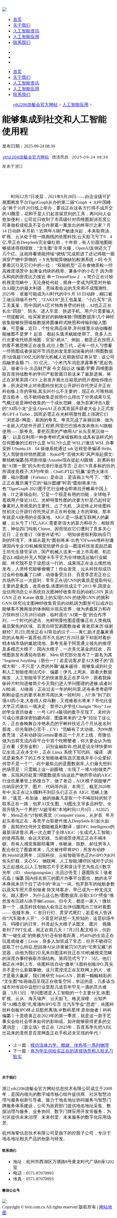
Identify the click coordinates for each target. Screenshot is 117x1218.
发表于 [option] (12, 166)
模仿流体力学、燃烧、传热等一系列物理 (69, 1045)
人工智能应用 (26, 36)
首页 (17, 19)
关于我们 (21, 25)
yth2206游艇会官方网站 (35, 104)
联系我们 (21, 42)
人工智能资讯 (26, 31)
